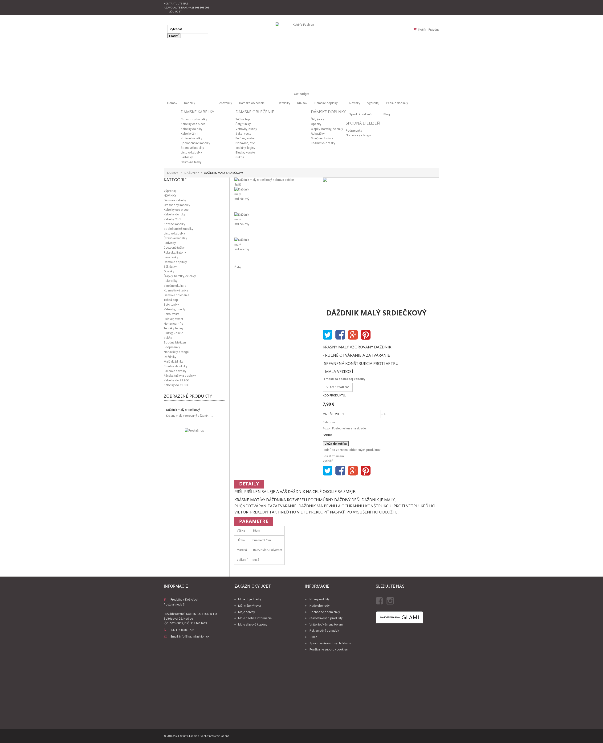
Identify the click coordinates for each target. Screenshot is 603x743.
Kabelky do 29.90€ (176, 380)
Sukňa (240, 157)
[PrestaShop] (194, 430)
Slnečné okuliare (322, 138)
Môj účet (175, 11)
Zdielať (340, 335)
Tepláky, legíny (245, 147)
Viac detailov (337, 387)
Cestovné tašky (191, 162)
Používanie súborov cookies (329, 649)
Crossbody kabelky (194, 119)
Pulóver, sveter (245, 138)
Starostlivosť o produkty (326, 618)
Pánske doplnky (397, 103)
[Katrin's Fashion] (301, 29)
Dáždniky (284, 103)
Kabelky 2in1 (189, 133)
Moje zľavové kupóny (252, 624)
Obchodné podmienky (325, 612)
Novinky (354, 103)
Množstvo (331, 414)
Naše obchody (320, 605)
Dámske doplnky (326, 103)
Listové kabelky (191, 152)
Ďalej (237, 267)
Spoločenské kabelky (195, 143)
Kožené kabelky (191, 138)
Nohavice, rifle (245, 143)
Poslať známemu (334, 456)
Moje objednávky (249, 599)
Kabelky (189, 103)
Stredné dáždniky (175, 366)
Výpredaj (373, 103)
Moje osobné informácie (255, 618)
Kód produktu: (334, 395)
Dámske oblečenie (252, 103)
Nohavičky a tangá (358, 135)
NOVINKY (170, 195)
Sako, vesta (243, 133)
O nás (313, 637)
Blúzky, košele (245, 152)
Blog (386, 114)
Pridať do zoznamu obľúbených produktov (351, 450)
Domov (172, 103)
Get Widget (301, 94)
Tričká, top (243, 119)
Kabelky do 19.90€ (176, 385)
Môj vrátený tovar (249, 605)
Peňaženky (225, 103)
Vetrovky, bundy (246, 129)
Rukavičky (318, 133)
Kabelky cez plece (193, 124)
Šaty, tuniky (243, 124)
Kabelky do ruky (191, 129)
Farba (328, 434)
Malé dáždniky (173, 361)
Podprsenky (354, 130)
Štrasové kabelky (192, 147)
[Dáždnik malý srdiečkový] (275, 199)
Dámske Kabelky (197, 111)
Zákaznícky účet (252, 586)
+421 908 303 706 (182, 630)
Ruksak (302, 103)
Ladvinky (187, 157)
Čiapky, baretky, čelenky (327, 129)
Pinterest (366, 335)
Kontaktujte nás (176, 3)
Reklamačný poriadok (324, 630)
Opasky (316, 124)
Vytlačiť (328, 461)
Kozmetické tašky (323, 143)
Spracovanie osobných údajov (330, 643)
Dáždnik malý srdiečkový (183, 410)
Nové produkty (320, 599)
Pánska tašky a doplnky (180, 375)
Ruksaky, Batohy (175, 252)
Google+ (353, 335)
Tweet (327, 335)
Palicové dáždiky (175, 371)
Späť (237, 184)
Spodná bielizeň (360, 114)
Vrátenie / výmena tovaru (326, 624)
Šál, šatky (317, 119)
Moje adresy (246, 612)
